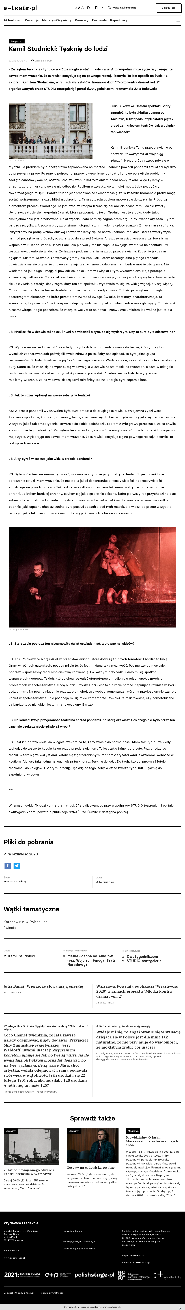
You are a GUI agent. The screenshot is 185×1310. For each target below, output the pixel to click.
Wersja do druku (44, 60)
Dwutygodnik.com (142, 956)
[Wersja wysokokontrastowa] (88, 8)
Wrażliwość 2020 (23, 854)
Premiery (82, 20)
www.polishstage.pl (14, 1257)
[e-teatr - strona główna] (20, 10)
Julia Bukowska (105, 882)
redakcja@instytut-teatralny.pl (79, 1241)
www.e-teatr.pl (12, 1250)
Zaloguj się (168, 7)
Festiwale (99, 20)
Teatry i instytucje (131, 951)
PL (97, 7)
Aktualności (12, 20)
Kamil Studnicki (21, 956)
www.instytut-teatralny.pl (136, 1262)
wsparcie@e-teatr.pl (133, 1255)
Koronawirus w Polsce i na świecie (26, 925)
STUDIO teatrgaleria (144, 961)
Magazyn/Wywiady (56, 20)
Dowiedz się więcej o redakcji (79, 1248)
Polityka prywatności (51, 1292)
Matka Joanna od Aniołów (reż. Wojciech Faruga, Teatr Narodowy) (91, 960)
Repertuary (118, 20)
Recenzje (31, 20)
